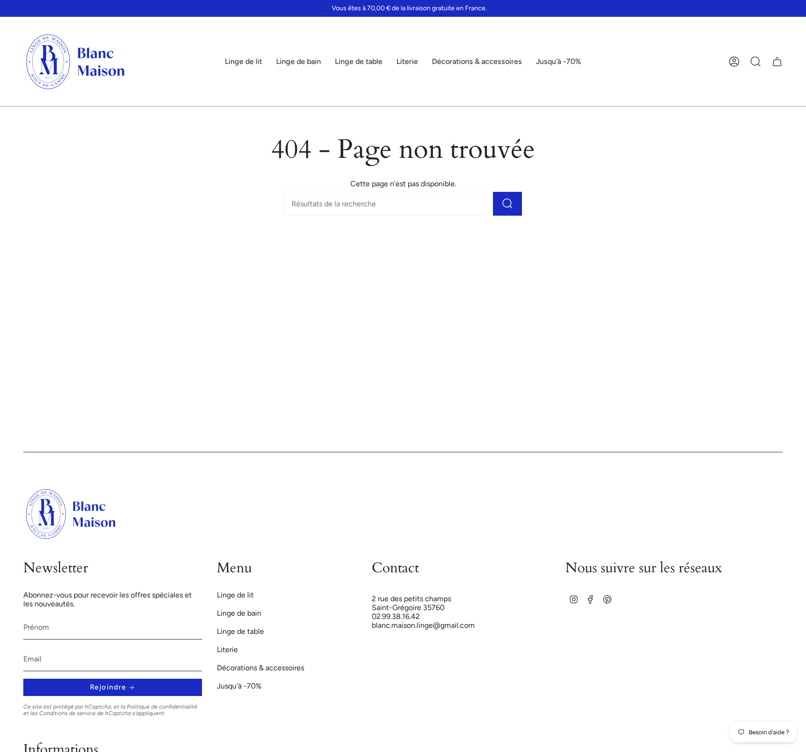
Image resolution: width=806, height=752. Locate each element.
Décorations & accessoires (260, 667)
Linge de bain (239, 613)
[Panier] (777, 62)
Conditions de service (67, 713)
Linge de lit (235, 594)
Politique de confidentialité (162, 706)
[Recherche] (507, 204)
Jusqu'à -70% (239, 686)
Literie (227, 649)
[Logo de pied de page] (71, 513)
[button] (243, 61)
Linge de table (240, 631)
